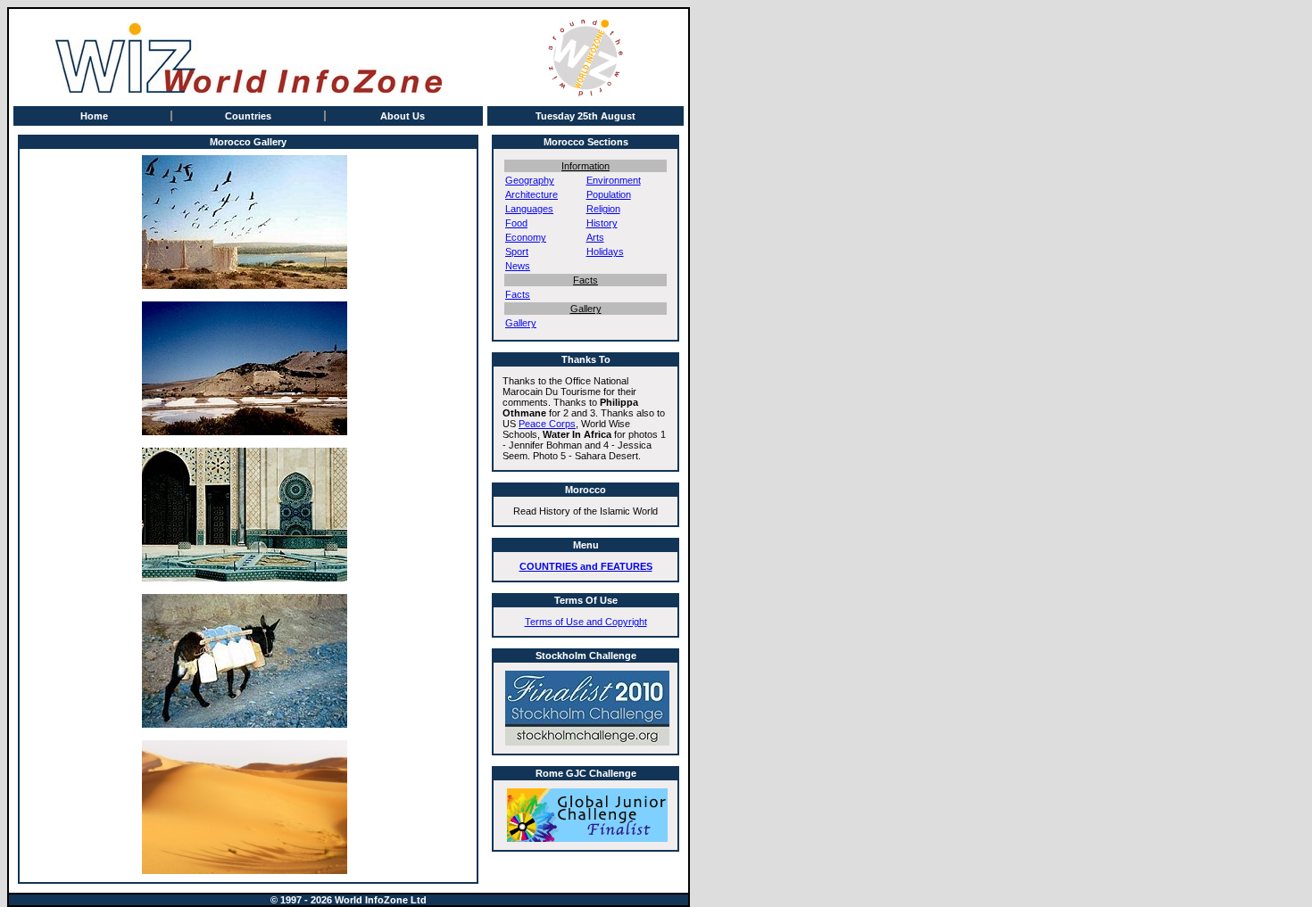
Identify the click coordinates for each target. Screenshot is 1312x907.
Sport (516, 251)
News (517, 265)
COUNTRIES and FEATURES (585, 566)
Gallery (520, 322)
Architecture (531, 194)
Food (516, 223)
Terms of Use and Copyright (586, 621)
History (602, 223)
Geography (529, 180)
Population (608, 194)
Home (94, 116)
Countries (248, 116)
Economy (525, 237)
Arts (595, 237)
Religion (603, 208)
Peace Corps (547, 423)
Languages (529, 208)
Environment (613, 180)
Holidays (605, 251)
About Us (402, 116)
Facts (517, 294)
